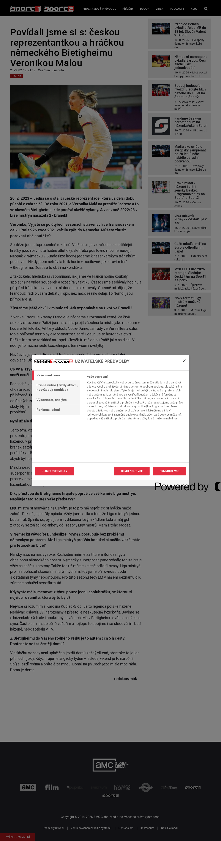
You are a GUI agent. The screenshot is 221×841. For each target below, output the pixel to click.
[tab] (56, 375)
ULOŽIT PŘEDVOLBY (54, 471)
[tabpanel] (136, 399)
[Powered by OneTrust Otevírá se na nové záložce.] (170, 483)
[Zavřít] (184, 361)
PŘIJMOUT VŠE (169, 471)
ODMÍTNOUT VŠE (132, 471)
